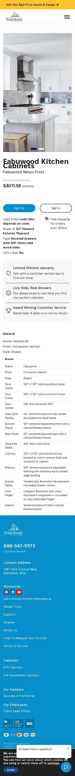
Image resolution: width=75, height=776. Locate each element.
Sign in (56, 208)
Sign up (19, 208)
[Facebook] (6, 592)
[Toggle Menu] (67, 15)
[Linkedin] (12, 592)
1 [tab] (34, 149)
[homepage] (22, 529)
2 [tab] (41, 149)
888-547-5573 (19, 545)
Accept (11, 770)
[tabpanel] (37, 92)
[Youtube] (19, 592)
